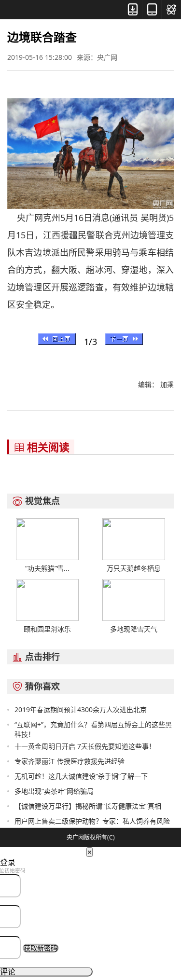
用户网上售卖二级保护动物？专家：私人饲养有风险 (92, 821)
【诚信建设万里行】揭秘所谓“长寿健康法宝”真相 (87, 806)
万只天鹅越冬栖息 (134, 568)
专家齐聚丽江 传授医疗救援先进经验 (69, 761)
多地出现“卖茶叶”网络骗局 (54, 791)
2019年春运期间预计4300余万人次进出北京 (80, 709)
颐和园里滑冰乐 (47, 628)
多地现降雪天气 (133, 628)
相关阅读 (42, 447)
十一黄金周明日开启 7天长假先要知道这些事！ (84, 746)
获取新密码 (40, 948)
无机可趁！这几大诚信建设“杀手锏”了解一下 (81, 776)
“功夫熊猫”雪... (47, 568)
